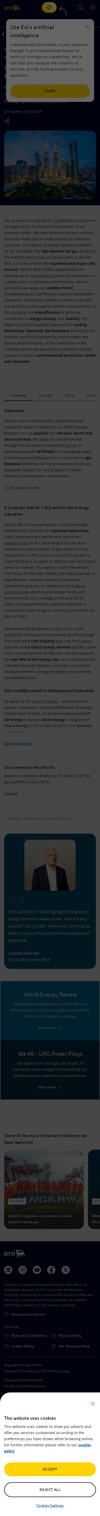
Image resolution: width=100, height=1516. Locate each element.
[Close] (93, 1404)
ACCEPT (50, 1469)
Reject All (50, 1490)
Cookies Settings (50, 1505)
